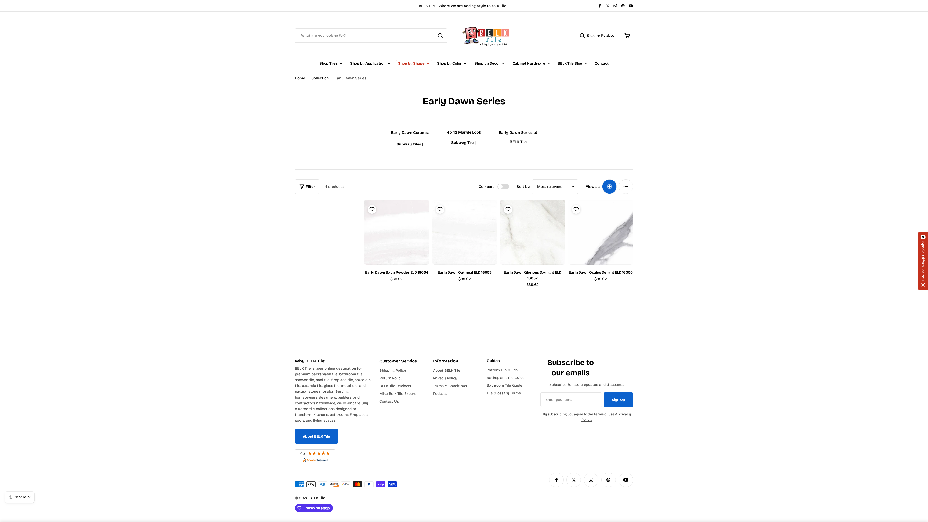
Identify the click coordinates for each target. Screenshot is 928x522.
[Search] (440, 35)
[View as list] (626, 186)
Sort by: (523, 186)
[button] (923, 261)
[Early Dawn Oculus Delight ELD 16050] (600, 232)
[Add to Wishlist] (371, 209)
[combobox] (371, 35)
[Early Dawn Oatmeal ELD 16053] (464, 232)
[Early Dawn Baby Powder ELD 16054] (396, 232)
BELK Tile (317, 498)
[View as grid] (609, 186)
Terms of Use (604, 414)
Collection (320, 78)
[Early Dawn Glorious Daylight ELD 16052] (532, 232)
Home (300, 78)
